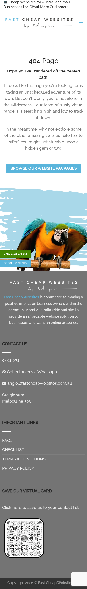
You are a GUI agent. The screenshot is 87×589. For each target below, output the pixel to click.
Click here (11, 507)
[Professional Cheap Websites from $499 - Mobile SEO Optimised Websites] (39, 22)
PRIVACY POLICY (18, 468)
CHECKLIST (13, 449)
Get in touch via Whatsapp (31, 371)
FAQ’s (7, 440)
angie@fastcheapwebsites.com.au (39, 383)
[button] (81, 22)
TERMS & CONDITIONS (24, 459)
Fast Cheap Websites (55, 583)
